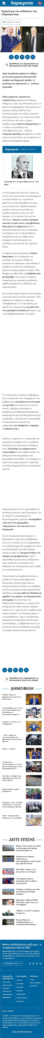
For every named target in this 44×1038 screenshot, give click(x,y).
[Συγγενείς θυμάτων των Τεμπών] (34, 820)
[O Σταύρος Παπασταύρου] (34, 699)
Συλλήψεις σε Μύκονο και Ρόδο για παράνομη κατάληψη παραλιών (28, 892)
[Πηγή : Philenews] (8, 848)
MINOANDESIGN (26, 1032)
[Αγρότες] (8, 913)
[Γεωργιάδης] (34, 726)
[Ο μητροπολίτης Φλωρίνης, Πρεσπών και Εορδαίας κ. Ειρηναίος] (34, 712)
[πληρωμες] (8, 902)
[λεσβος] (34, 766)
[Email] (33, 57)
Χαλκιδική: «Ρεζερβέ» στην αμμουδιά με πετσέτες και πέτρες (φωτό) (12, 778)
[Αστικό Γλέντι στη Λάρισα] (8, 872)
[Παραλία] (8, 891)
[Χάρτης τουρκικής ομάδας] (8, 859)
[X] (16, 57)
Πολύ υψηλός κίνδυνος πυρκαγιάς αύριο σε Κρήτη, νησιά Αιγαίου (26, 881)
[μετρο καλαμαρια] (34, 807)
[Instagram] (33, 964)
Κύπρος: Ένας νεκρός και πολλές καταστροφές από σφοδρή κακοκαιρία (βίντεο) (28, 848)
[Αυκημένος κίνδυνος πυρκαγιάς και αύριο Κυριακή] (8, 881)
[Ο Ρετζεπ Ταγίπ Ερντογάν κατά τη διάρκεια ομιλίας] (34, 793)
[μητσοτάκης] (34, 739)
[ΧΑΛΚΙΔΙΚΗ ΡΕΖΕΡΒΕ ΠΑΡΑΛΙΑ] (34, 780)
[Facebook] (11, 57)
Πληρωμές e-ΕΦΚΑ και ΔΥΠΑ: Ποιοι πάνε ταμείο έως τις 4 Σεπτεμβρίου (27, 902)
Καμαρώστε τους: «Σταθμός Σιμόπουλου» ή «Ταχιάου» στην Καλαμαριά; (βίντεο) (12, 805)
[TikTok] (37, 964)
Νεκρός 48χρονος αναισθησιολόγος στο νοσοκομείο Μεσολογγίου (26, 922)
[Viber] (22, 57)
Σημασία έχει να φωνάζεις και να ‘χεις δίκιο (21, 183)
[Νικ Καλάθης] (34, 753)
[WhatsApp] (27, 57)
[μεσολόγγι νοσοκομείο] (8, 922)
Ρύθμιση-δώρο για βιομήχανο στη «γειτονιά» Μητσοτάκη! (11, 697)
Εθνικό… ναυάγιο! (8, 749)
